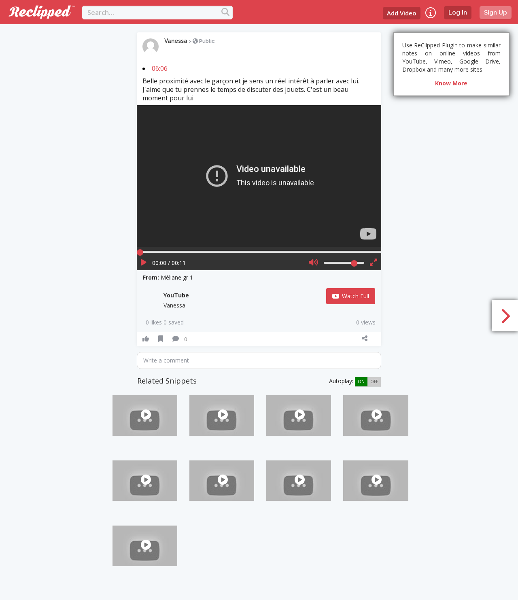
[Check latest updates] (430, 12)
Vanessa (175, 41)
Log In (457, 12)
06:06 (160, 68)
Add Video (401, 13)
